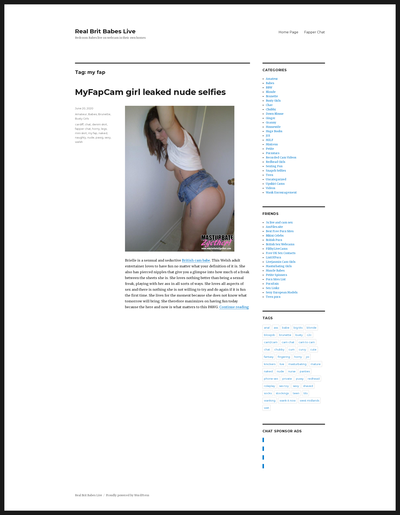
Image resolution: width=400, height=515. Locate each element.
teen (296, 393)
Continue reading (234, 307)
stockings (282, 393)
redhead (314, 378)
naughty (80, 137)
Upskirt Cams (275, 184)
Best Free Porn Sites (280, 231)
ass (276, 327)
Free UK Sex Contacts (280, 253)
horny (96, 128)
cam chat (288, 342)
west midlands (309, 400)
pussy (300, 378)
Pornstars (272, 153)
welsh (79, 141)
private (287, 378)
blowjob (269, 335)
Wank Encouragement (281, 192)
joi (307, 356)
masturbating (297, 364)
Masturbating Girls (279, 266)
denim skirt (99, 124)
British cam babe (196, 260)
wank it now (288, 400)
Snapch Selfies (276, 170)
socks (268, 393)
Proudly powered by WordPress (127, 495)
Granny (271, 122)
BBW (269, 87)
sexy (108, 137)
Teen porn (273, 297)
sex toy (284, 386)
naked (103, 133)
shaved (308, 386)
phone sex (271, 378)
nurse (292, 371)
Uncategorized (276, 179)
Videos (270, 188)
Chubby (271, 109)
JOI (268, 135)
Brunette (104, 114)
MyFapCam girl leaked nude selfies (150, 92)
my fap (92, 133)
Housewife (273, 127)
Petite (270, 149)
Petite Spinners (276, 275)
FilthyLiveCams (277, 249)
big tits (298, 327)
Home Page (288, 32)
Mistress (272, 144)
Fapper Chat (314, 32)
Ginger (270, 118)
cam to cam (307, 342)
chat (88, 124)
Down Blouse (275, 114)
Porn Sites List (276, 279)
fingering (284, 356)
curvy (302, 349)
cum (292, 349)
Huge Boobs (274, 131)
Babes (92, 114)
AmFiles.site (274, 227)
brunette (285, 335)
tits (306, 393)
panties (305, 371)
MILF (269, 140)
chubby (279, 349)
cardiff (79, 124)
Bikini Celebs (275, 235)
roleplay (269, 386)
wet (266, 407)
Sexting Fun (274, 166)
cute (313, 349)
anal (267, 327)
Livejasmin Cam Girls (280, 262)
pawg (99, 137)
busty (299, 335)
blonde (311, 327)
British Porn (274, 240)
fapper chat (83, 128)
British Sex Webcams (280, 244)
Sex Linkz (272, 288)
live (282, 364)
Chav (269, 105)
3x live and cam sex (279, 222)
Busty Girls (82, 118)
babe (285, 327)
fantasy (269, 356)
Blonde (271, 92)
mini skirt (81, 133)
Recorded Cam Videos (281, 157)
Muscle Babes (275, 270)
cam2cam (271, 342)
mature (316, 364)
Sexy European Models (282, 292)
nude (90, 137)
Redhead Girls (275, 162)
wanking (269, 400)
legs (104, 128)
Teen (269, 175)
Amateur (81, 114)
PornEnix (272, 284)
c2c (309, 335)
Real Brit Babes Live (105, 31)
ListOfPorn (273, 257)
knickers (269, 364)
